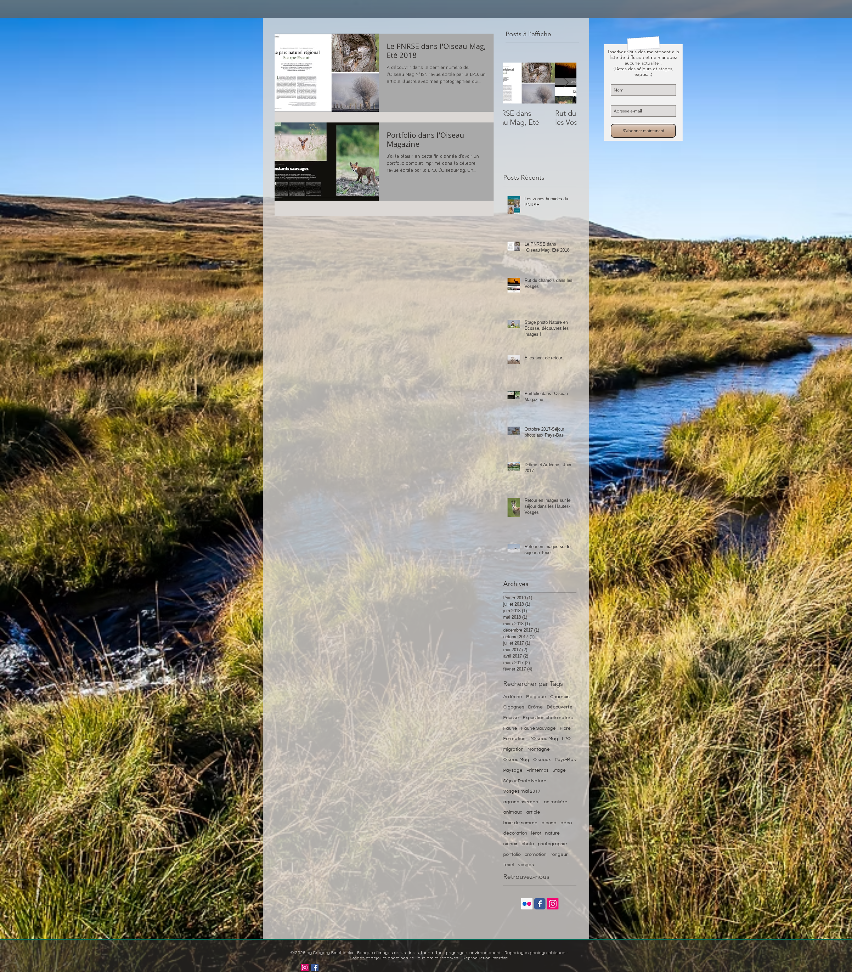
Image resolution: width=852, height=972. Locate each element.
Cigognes (513, 707)
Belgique (536, 696)
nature (552, 833)
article (533, 812)
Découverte (559, 707)
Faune (510, 728)
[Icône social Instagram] (552, 903)
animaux (512, 812)
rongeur (559, 854)
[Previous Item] (514, 83)
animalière (555, 802)
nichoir (510, 844)
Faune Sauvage (538, 728)
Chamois (559, 696)
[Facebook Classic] (539, 903)
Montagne (539, 749)
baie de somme (520, 823)
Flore (565, 728)
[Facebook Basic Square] (315, 967)
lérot (536, 833)
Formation (514, 738)
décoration (515, 833)
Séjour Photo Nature (524, 781)
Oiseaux (542, 759)
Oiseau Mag (516, 759)
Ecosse (511, 717)
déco (566, 823)
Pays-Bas (565, 759)
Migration (513, 749)
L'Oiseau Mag (544, 738)
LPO (566, 738)
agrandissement (521, 802)
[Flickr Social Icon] (526, 903)
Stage (559, 770)
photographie (552, 844)
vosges (526, 865)
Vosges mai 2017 (521, 791)
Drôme (535, 707)
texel (508, 865)
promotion (535, 854)
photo (528, 844)
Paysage (513, 770)
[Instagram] (305, 967)
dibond (548, 823)
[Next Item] (566, 83)
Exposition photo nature (548, 717)
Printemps (537, 770)
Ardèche (512, 696)
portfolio (512, 854)
